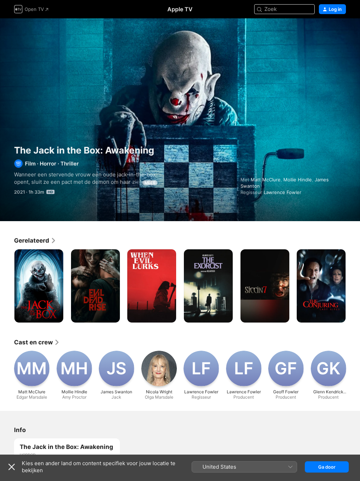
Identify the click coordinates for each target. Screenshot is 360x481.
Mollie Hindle (297, 179)
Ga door (326, 467)
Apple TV (180, 9)
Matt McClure (266, 179)
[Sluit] (11, 467)
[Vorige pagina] (7, 286)
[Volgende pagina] (353, 286)
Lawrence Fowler (282, 192)
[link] (35, 240)
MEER (149, 182)
